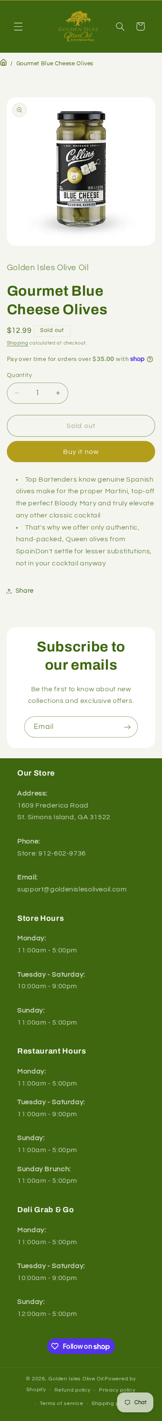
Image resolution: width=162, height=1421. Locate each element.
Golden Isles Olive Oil (75, 1378)
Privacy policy (117, 1390)
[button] (18, 26)
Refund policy (72, 1390)
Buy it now (81, 451)
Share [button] (25, 591)
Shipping (18, 343)
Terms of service (61, 1403)
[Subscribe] (127, 727)
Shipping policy (111, 1403)
